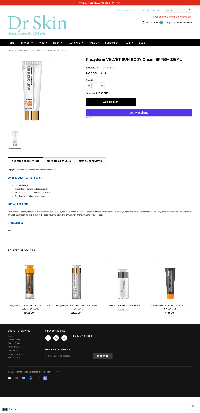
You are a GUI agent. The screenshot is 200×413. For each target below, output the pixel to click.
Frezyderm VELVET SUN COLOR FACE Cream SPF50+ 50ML (76, 307)
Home (10, 50)
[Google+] (56, 338)
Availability (92, 68)
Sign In (170, 22)
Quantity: (90, 80)
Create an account (184, 22)
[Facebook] (48, 338)
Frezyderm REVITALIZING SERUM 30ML (123, 306)
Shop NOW (114, 3)
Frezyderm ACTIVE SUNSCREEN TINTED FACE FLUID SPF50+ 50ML (29, 307)
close (191, 2)
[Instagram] (64, 338)
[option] (44, 90)
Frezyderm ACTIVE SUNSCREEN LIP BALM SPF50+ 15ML (170, 307)
